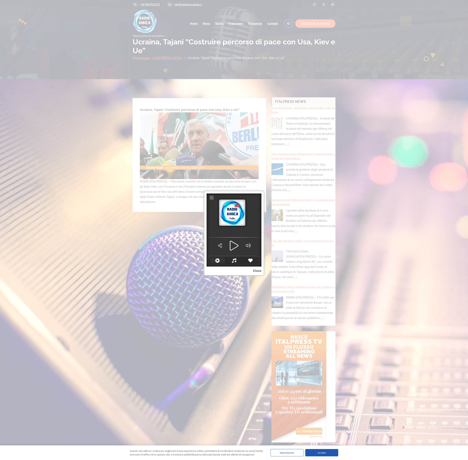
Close (257, 270)
